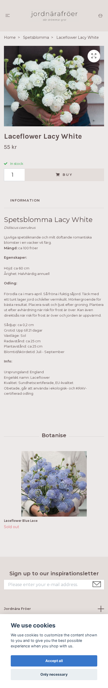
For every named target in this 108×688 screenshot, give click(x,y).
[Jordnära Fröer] (54, 15)
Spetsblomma (36, 37)
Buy (68, 175)
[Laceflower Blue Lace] (54, 484)
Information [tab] (25, 200)
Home (10, 37)
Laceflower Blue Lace (20, 521)
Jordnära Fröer (17, 609)
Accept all (54, 661)
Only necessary (54, 674)
